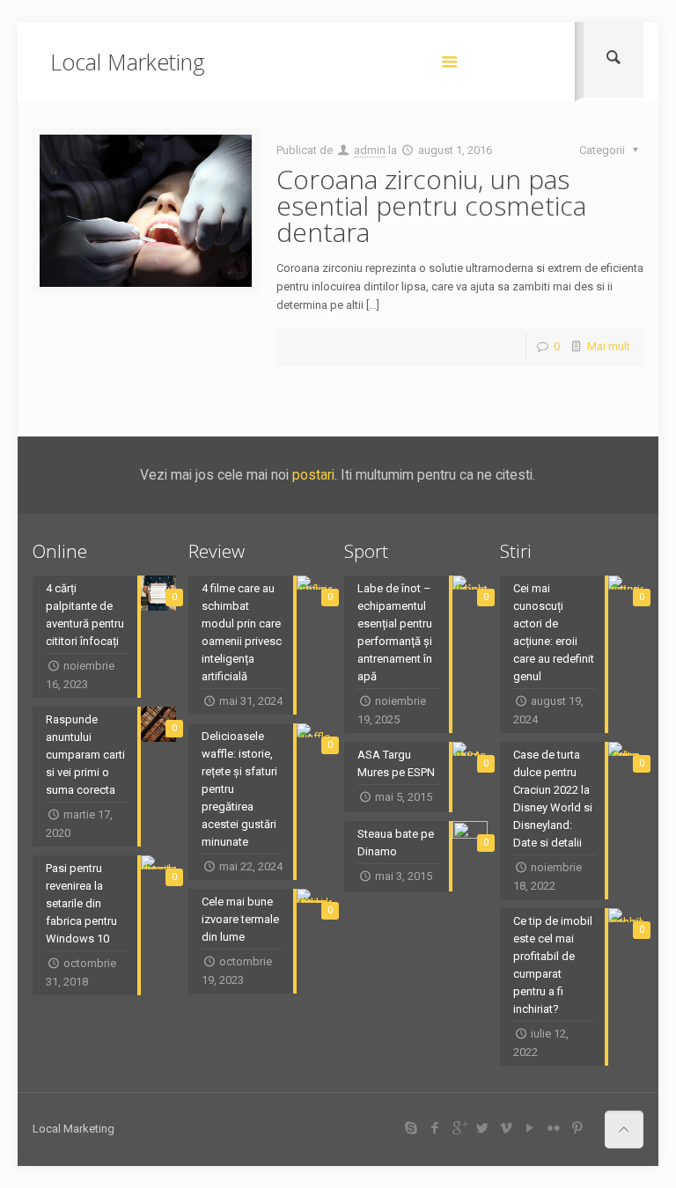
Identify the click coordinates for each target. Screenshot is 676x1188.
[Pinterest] (578, 1128)
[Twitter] (483, 1128)
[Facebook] (435, 1128)
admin (370, 150)
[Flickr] (554, 1128)
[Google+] (459, 1128)
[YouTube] (530, 1128)
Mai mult (608, 346)
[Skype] (411, 1128)
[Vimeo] (506, 1128)
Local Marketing (127, 62)
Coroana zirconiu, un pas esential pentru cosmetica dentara (431, 205)
